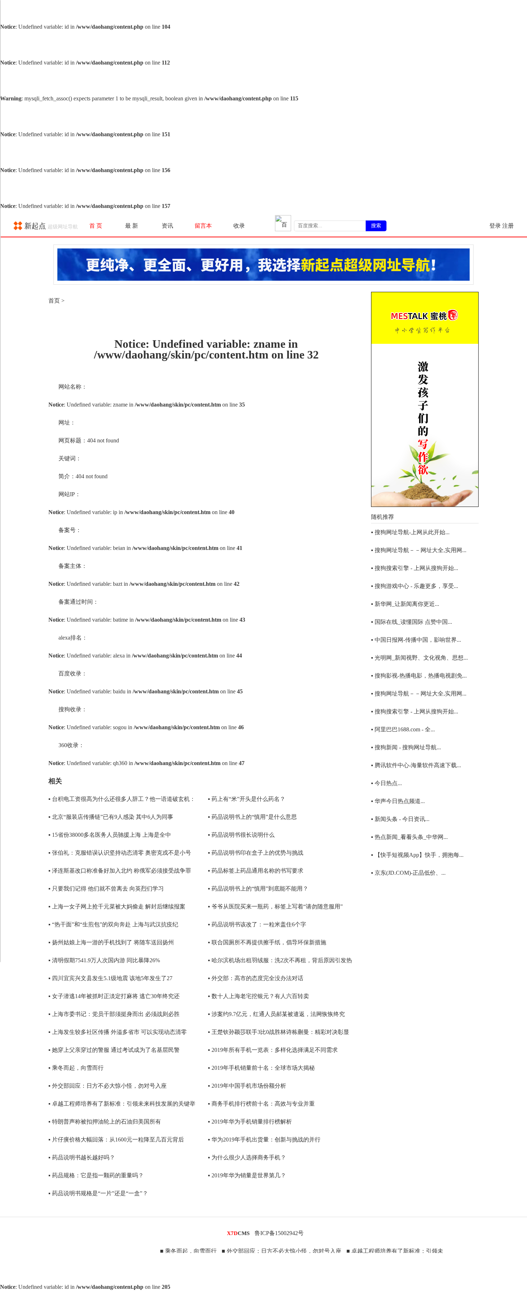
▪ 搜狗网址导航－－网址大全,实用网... (418, 550)
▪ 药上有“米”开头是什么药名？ (246, 799)
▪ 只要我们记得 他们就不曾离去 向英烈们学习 (106, 889)
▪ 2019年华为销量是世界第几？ (247, 1175)
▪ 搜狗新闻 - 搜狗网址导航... (406, 747)
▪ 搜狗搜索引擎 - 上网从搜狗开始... (414, 568)
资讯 (167, 226)
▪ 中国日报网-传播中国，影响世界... (416, 640)
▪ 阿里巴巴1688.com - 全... (403, 729)
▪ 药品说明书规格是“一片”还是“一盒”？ (98, 1193)
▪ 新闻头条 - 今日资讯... (400, 819)
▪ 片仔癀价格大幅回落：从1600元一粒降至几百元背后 (116, 1139)
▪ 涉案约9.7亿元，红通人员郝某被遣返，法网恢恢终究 (276, 1014)
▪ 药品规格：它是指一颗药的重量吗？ (96, 1175)
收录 (239, 226)
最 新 (131, 226)
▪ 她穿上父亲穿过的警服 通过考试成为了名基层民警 (114, 1050)
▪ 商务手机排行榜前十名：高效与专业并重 (261, 1104)
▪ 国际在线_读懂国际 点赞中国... (411, 622)
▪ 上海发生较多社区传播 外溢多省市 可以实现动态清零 (117, 1032)
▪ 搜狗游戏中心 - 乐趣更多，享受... (414, 586)
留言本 (203, 226)
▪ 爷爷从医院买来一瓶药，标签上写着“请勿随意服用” (275, 906)
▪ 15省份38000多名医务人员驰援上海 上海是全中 (109, 835)
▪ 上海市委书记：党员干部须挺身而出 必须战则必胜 (114, 1014)
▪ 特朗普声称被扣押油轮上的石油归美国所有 (104, 1122)
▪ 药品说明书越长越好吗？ (81, 1157)
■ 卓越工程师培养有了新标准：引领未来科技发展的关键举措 (404, 1251)
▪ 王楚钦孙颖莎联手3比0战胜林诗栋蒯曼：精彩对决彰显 (278, 1032)
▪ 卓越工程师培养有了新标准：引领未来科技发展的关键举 (121, 1104)
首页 (54, 301)
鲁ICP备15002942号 (279, 1233)
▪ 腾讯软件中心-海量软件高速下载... (416, 765)
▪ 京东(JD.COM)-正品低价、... (408, 873)
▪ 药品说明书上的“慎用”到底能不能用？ (258, 889)
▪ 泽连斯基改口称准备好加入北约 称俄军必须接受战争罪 (119, 871)
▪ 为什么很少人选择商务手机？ (247, 1157)
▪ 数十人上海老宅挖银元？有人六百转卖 (258, 996)
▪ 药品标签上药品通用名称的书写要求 (255, 871)
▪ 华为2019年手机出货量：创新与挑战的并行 (264, 1139)
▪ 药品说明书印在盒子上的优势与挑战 (255, 853)
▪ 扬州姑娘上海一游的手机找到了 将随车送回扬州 (111, 942)
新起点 (50, 226)
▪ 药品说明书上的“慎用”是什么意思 (252, 817)
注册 (508, 226)
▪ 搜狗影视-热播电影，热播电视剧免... (419, 676)
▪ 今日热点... (386, 783)
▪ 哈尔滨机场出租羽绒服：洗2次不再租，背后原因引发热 (280, 960)
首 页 (95, 226)
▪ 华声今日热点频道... (398, 801)
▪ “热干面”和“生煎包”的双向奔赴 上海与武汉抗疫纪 (113, 924)
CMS (238, 1233)
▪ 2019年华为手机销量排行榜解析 (250, 1122)
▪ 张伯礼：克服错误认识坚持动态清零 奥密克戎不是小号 (119, 853)
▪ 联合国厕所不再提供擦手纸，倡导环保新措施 (267, 942)
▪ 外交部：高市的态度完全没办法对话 (255, 978)
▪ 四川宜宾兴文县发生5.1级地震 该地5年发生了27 (110, 978)
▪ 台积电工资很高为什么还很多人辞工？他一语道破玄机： (121, 799)
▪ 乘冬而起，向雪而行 (76, 1068)
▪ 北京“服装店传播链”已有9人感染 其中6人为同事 (110, 817)
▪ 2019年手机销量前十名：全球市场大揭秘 (261, 1068)
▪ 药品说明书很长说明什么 (241, 835)
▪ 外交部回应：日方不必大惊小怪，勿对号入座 (107, 1086)
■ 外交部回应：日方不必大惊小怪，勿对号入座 (262, 1251)
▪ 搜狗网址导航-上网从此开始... (410, 532)
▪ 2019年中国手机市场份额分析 (247, 1086)
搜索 (376, 225)
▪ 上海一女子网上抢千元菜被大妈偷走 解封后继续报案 (116, 906)
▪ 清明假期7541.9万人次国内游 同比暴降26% (104, 960)
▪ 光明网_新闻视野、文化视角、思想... (419, 658)
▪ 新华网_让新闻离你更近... (405, 604)
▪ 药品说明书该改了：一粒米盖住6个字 (257, 924)
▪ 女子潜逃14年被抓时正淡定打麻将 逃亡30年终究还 (114, 996)
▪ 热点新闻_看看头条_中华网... (409, 837)
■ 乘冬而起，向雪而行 (169, 1251)
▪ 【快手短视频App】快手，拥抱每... (417, 855)
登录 (495, 226)
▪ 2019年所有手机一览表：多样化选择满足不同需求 (273, 1050)
